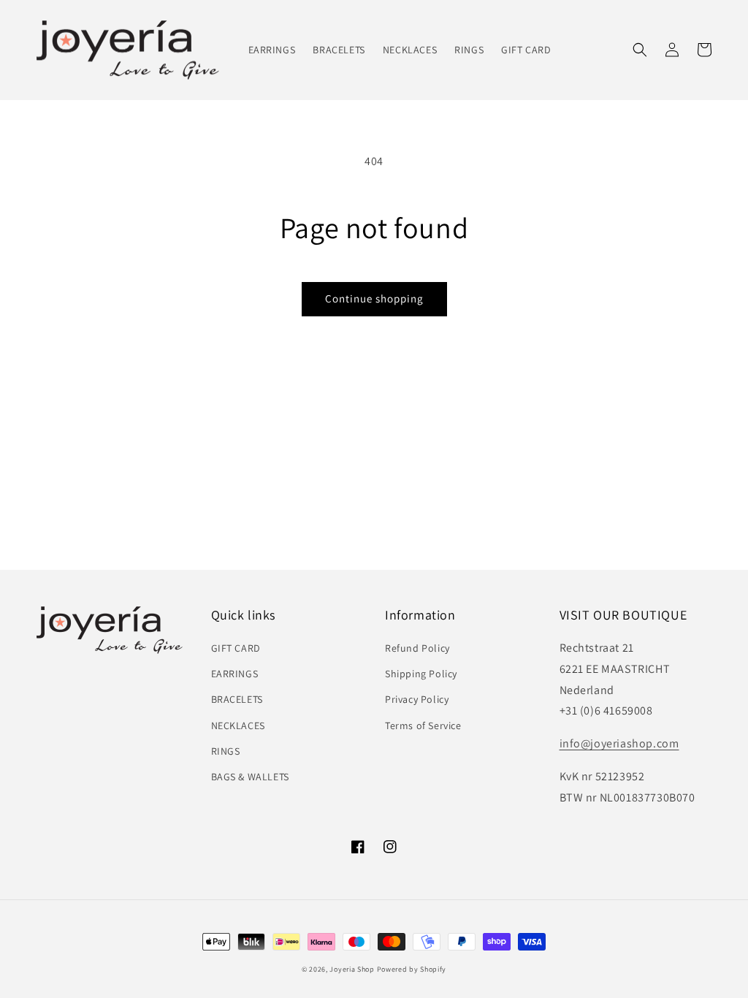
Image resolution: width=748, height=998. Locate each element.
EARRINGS (235, 673)
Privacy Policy (417, 699)
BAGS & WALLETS (250, 776)
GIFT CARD (236, 648)
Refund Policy (417, 648)
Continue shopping (374, 298)
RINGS (225, 751)
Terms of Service (423, 725)
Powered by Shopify (412, 969)
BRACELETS (237, 699)
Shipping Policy (421, 673)
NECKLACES (238, 725)
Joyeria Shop (351, 969)
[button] (640, 50)
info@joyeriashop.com (619, 743)
